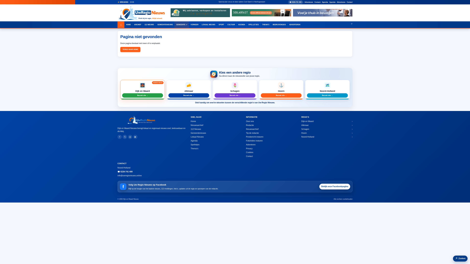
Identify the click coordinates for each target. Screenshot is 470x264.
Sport (221, 25)
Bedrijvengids (279, 25)
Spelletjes (253, 25)
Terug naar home (130, 49)
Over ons (250, 121)
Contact (317, 2)
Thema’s (265, 25)
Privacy (249, 149)
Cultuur (231, 25)
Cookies (249, 152)
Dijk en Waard (307, 121)
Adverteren (309, 2)
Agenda (325, 2)
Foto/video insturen (254, 141)
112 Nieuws (149, 25)
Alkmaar (305, 125)
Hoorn (304, 133)
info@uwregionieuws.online (130, 176)
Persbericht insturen (254, 137)
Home (128, 25)
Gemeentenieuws (165, 25)
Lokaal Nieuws (208, 25)
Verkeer (194, 25)
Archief (137, 25)
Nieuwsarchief (197, 125)
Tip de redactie (252, 133)
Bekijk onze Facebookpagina (334, 186)
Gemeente (180, 25)
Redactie (250, 125)
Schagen (305, 129)
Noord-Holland (307, 137)
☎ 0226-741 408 (295, 2)
